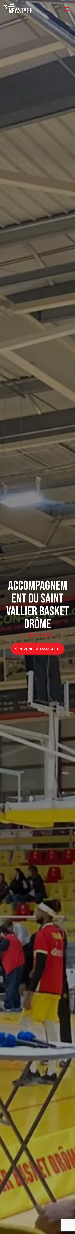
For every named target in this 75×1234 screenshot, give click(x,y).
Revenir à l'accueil (39, 649)
